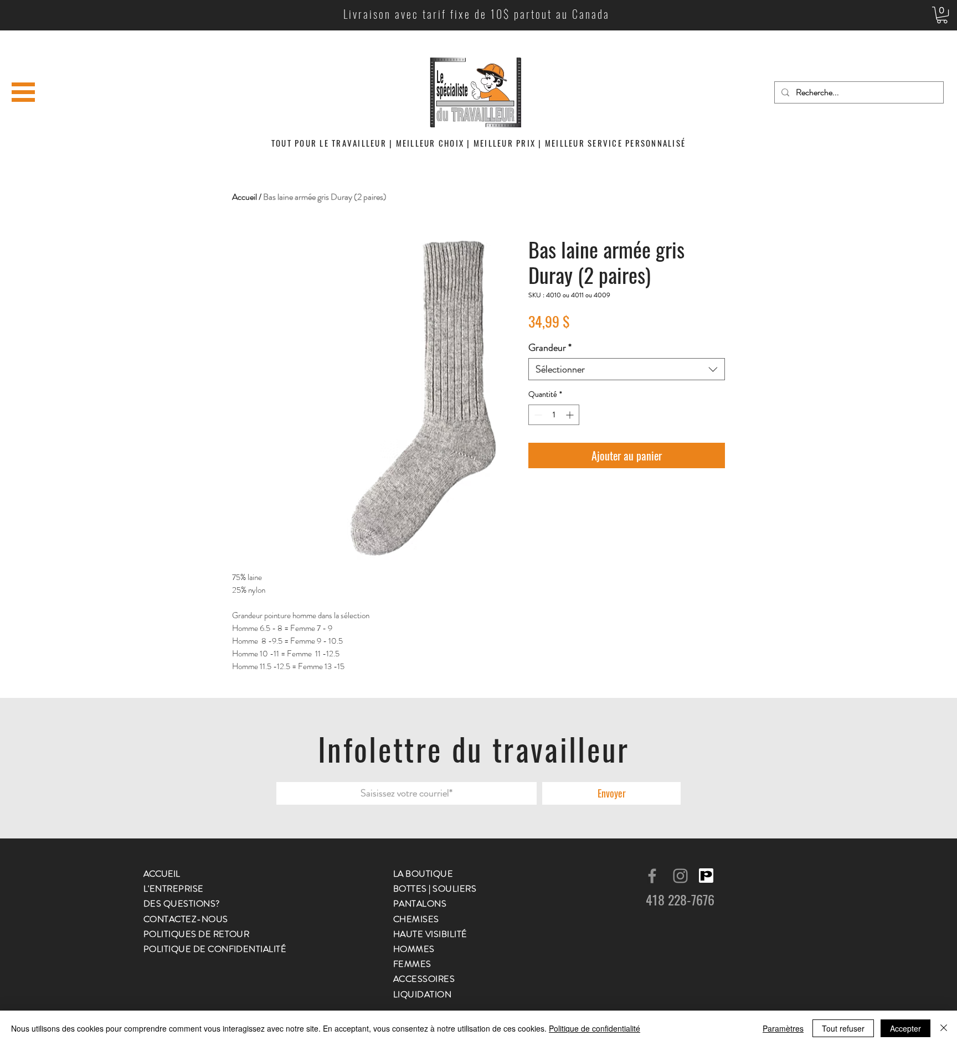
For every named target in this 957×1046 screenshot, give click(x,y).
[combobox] (626, 369)
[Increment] (571, 414)
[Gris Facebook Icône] (652, 876)
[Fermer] (943, 1028)
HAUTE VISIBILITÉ (430, 934)
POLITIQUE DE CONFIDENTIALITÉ (214, 949)
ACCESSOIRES (424, 978)
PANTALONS (419, 903)
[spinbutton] (554, 414)
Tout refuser (843, 1028)
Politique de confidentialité (594, 1028)
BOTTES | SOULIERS (434, 888)
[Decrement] (537, 414)
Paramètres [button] (783, 1028)
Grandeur (550, 347)
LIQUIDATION (422, 994)
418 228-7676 (680, 899)
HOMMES (414, 949)
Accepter (905, 1028)
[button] (942, 15)
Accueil (244, 196)
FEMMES (412, 963)
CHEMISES (416, 919)
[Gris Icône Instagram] (680, 876)
